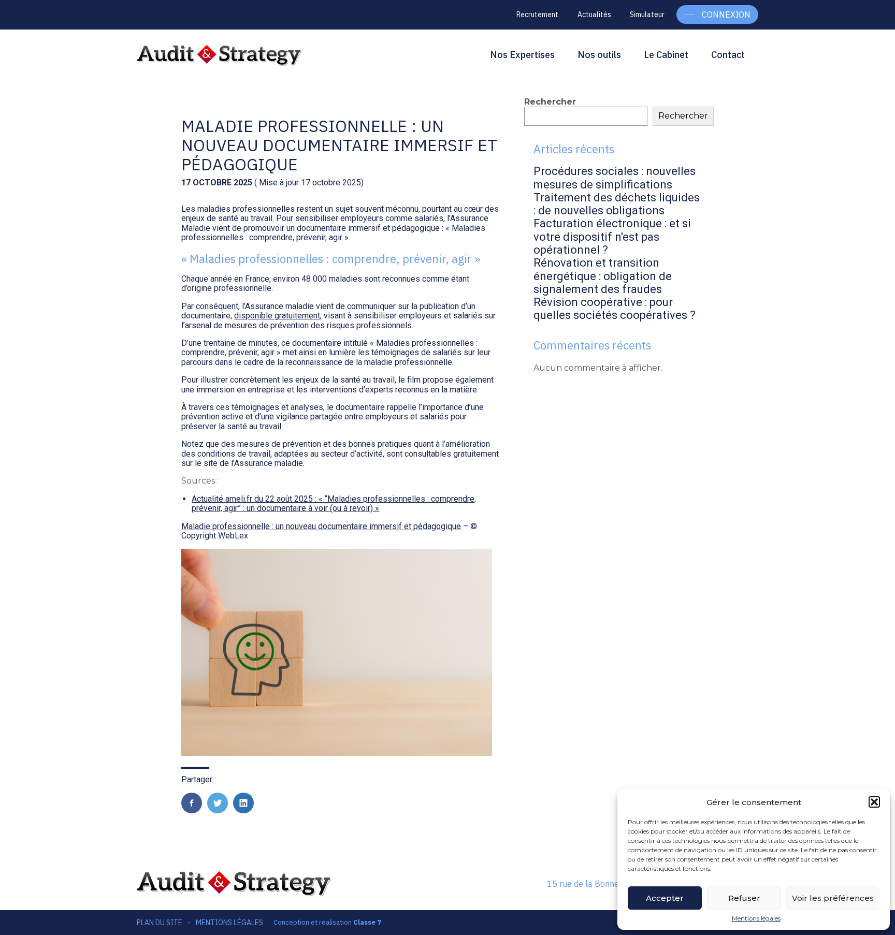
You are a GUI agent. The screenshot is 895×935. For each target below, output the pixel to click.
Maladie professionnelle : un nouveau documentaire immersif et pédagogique (321, 526)
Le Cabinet (666, 55)
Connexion (726, 14)
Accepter (665, 898)
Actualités (594, 14)
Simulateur (647, 14)
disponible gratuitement (277, 315)
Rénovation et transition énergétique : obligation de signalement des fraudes (602, 276)
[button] (874, 802)
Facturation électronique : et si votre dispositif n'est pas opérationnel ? (612, 236)
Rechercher (550, 102)
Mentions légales (756, 918)
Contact (728, 55)
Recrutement (537, 14)
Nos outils (599, 55)
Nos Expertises (522, 55)
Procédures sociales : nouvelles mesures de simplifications (614, 178)
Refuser (744, 898)
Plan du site (159, 922)
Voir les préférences (833, 898)
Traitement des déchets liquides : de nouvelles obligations (616, 204)
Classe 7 (367, 922)
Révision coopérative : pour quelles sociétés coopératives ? (614, 309)
